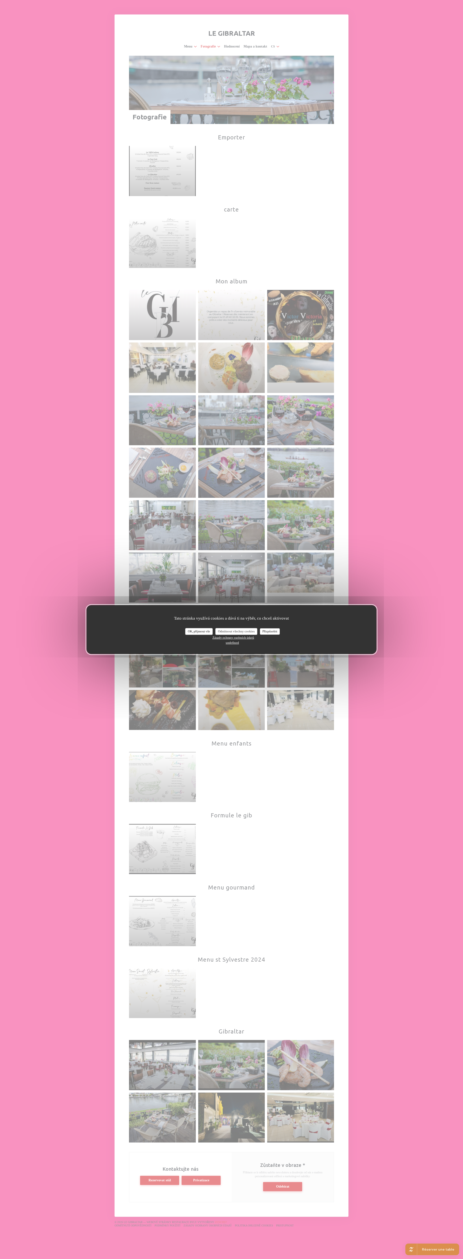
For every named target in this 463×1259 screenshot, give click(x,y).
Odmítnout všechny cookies (236, 631)
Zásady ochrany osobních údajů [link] (233, 637)
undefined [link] (232, 642)
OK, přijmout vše (199, 631)
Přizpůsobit (269, 631)
